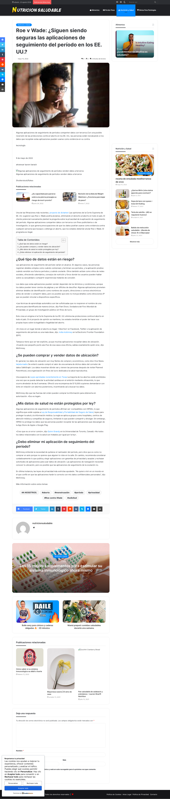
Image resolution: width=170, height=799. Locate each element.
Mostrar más (135, 242)
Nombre (20, 751)
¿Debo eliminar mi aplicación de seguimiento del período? (42, 252)
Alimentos (95, 10)
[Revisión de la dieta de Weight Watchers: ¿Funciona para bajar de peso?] (69, 197)
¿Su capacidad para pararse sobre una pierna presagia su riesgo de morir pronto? (44, 197)
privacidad (94, 492)
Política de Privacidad (141, 794)
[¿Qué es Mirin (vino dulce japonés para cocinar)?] (122, 193)
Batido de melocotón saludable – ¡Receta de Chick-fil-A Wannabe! (140, 230)
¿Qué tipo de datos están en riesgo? (33, 244)
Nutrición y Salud (127, 10)
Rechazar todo (32, 783)
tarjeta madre (22, 364)
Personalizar (13, 783)
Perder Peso (110, 10)
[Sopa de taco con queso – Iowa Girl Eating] (122, 204)
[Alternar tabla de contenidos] (62, 240)
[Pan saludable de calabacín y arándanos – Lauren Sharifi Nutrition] (92, 668)
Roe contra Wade (54, 498)
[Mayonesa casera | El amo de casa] (61, 668)
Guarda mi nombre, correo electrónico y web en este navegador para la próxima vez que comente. (57, 769)
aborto (46, 492)
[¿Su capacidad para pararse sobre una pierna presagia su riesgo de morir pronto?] (23, 197)
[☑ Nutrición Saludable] (37, 10)
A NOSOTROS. (30, 492)
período (79, 492)
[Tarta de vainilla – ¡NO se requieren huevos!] (122, 218)
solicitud (73, 498)
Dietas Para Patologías (147, 10)
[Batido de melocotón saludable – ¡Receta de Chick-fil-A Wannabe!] (122, 231)
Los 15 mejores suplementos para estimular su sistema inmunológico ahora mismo (61, 568)
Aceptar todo (23, 788)
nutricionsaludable (42, 523)
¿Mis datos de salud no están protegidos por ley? (38, 249)
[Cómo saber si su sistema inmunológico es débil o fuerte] (29, 657)
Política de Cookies (114, 794)
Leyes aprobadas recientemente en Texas (48, 377)
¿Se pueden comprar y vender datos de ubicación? (39, 247)
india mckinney (65, 332)
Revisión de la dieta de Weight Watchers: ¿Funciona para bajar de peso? (91, 197)
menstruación (62, 492)
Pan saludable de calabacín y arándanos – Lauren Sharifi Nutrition (90, 694)
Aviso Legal (127, 794)
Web (64, 760)
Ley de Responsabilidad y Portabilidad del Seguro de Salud (67, 412)
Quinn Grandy (54, 431)
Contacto (153, 794)
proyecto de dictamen (59, 212)
